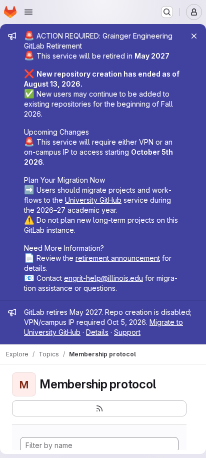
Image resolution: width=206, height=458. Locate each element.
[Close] (194, 36)
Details (97, 332)
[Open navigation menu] (28, 12)
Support (127, 332)
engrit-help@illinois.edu (103, 278)
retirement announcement (118, 258)
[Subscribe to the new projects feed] (99, 408)
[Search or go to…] (167, 12)
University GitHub (93, 200)
